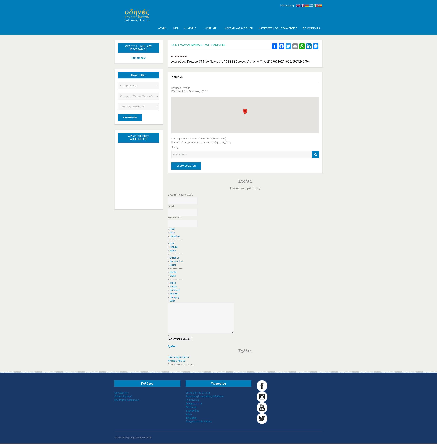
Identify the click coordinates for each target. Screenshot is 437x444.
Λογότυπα (191, 407)
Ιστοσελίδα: (174, 217)
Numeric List (176, 261)
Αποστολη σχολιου (179, 339)
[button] (245, 112)
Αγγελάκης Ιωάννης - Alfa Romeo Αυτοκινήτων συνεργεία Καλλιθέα (140, 164)
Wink (172, 300)
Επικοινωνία (193, 400)
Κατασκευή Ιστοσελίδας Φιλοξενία (205, 396)
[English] (298, 5)
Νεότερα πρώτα (176, 360)
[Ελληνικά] (311, 5)
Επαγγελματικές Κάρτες (199, 421)
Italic (172, 232)
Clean (173, 275)
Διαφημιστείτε (194, 403)
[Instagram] (262, 396)
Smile (173, 282)
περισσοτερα (142, 199)
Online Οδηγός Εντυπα (198, 392)
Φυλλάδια (191, 417)
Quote (173, 272)
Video (173, 250)
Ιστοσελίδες (192, 410)
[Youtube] (262, 407)
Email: (171, 206)
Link (172, 243)
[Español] (320, 5)
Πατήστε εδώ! (138, 58)
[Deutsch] (307, 5)
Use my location (186, 166)
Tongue (174, 293)
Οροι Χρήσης (121, 392)
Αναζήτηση (130, 117)
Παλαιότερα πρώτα (178, 357)
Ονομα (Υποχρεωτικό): (180, 194)
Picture (174, 247)
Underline (175, 236)
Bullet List (175, 257)
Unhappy (174, 297)
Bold (172, 229)
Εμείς (174, 147)
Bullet (173, 265)
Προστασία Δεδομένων (126, 400)
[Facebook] (262, 385)
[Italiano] (316, 5)
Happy (173, 286)
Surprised (175, 290)
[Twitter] (262, 418)
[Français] (302, 5)
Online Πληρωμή (123, 396)
